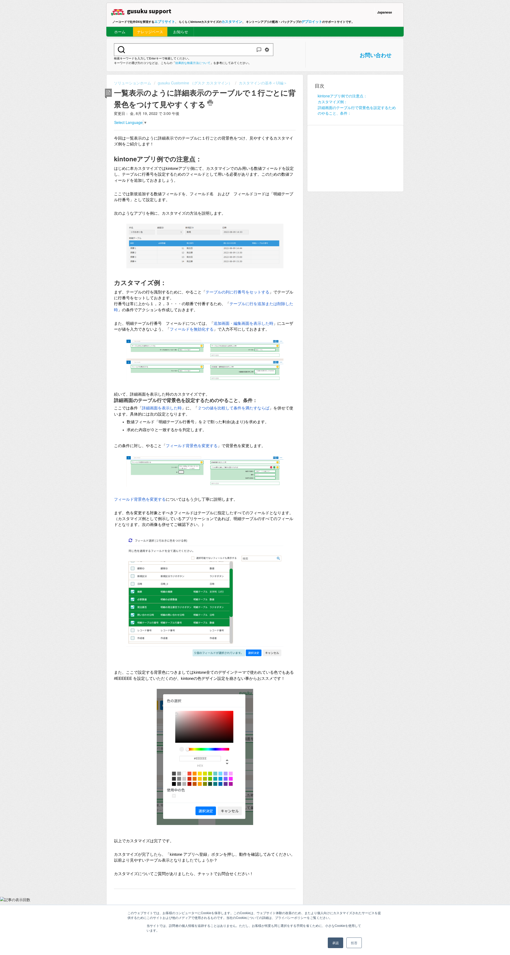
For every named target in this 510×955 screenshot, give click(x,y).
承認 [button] (335, 942)
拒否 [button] (354, 942)
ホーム (119, 31)
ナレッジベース (150, 31)
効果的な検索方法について (192, 63)
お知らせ (180, 31)
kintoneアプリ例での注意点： (342, 95)
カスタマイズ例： (332, 101)
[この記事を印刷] (210, 103)
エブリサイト (164, 21)
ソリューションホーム (133, 82)
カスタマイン (232, 21)
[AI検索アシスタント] (259, 49)
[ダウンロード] (245, 421)
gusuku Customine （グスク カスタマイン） (195, 82)
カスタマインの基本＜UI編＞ (263, 82)
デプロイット (311, 21)
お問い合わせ (376, 55)
